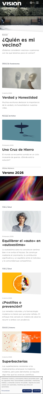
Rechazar (27, 390)
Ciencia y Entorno (8, 327)
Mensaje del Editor (9, 116)
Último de (11, 64)
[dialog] (21, 385)
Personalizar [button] (6, 390)
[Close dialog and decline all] (41, 378)
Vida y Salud (7, 207)
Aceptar (37, 390)
